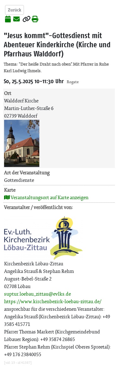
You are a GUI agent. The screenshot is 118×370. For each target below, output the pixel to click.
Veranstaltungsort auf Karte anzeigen (49, 197)
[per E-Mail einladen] (16, 19)
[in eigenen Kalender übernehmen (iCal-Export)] (8, 19)
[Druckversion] (35, 19)
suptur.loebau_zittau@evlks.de (37, 294)
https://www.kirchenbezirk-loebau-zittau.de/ (52, 301)
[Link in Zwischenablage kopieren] (26, 19)
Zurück (14, 10)
